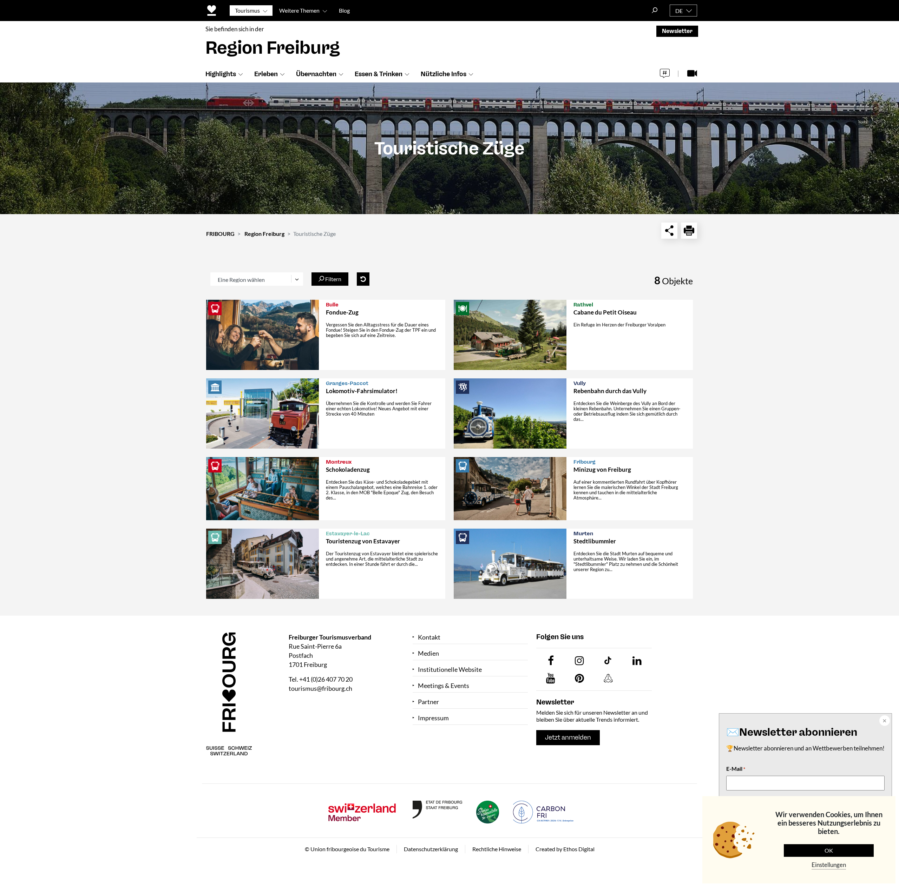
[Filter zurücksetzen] (363, 279)
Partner (428, 702)
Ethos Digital (579, 849)
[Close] (884, 721)
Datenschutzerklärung (431, 849)
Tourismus (247, 10)
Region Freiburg (264, 233)
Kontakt (429, 637)
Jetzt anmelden (568, 737)
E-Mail (735, 768)
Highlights (220, 74)
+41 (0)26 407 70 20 (326, 679)
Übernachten (316, 74)
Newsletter (677, 31)
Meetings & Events (443, 685)
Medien (428, 653)
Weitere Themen (299, 10)
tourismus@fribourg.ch (320, 688)
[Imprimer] (689, 231)
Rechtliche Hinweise (496, 849)
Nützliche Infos (443, 74)
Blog (344, 10)
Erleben (266, 74)
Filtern (332, 279)
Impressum (433, 718)
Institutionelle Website (450, 669)
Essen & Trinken (378, 74)
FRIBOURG (220, 233)
